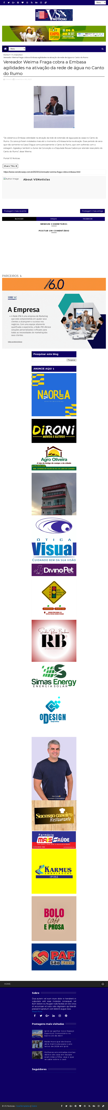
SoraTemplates (23, 1106)
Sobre (34, 1106)
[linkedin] (53, 1015)
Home (6, 55)
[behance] (36, 3)
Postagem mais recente (15, 211)
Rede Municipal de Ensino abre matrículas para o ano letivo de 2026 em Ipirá (58, 1044)
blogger (19, 219)
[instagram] (41, 3)
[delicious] (46, 3)
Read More (37, 1011)
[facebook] (4, 3)
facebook (87, 219)
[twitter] (9, 3)
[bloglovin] (22, 3)
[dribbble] (27, 3)
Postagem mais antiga (92, 211)
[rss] (32, 3)
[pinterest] (18, 3)
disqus (53, 219)
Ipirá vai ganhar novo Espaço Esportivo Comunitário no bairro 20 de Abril (59, 1033)
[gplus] (13, 3)
